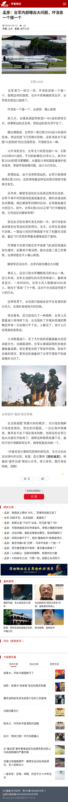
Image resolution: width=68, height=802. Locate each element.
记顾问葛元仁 (11, 710)
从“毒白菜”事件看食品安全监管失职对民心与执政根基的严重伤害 (27, 750)
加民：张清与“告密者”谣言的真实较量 (24, 685)
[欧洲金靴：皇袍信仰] (49, 617)
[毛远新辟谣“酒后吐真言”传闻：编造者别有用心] (49, 592)
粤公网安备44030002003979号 (21, 794)
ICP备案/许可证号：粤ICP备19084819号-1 (24, 790)
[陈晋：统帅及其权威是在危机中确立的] (18, 617)
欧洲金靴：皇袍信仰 (45, 627)
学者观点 (16, 3)
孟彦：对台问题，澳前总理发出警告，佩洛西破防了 (33, 532)
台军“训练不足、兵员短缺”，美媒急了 (25, 517)
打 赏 (34, 496)
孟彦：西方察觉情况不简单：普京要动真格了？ (30, 548)
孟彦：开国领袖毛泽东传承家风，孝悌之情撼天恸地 (33, 527)
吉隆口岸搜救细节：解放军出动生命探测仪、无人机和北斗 (26, 763)
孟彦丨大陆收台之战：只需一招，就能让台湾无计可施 (34, 558)
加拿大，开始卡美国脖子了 (18, 673)
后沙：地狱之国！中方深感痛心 (21, 736)
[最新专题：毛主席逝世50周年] (18, 592)
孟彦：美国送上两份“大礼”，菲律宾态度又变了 (30, 512)
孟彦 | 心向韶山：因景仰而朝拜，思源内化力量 (30, 553)
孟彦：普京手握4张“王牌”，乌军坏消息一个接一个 (32, 543)
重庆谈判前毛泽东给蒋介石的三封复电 (24, 698)
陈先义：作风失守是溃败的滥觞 (21, 723)
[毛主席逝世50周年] (34, 574)
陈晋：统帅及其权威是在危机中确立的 (17, 629)
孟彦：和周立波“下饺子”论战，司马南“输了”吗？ (31, 522)
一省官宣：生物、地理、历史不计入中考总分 (27, 775)
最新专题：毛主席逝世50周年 (17, 604)
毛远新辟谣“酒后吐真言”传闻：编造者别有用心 (48, 604)
